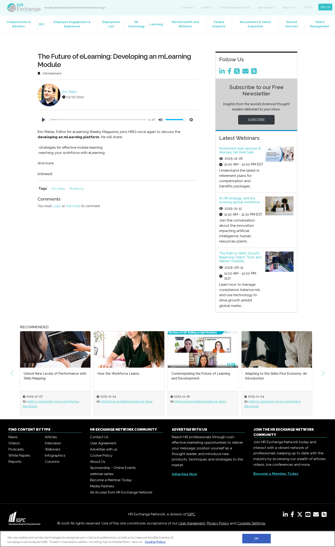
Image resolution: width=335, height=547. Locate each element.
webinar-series (101, 474)
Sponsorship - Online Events (113, 468)
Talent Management (320, 24)
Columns (52, 462)
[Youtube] (308, 515)
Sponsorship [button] (265, 7)
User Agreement (103, 443)
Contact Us (99, 437)
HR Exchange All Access (235, 7)
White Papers (19, 455)
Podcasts (15, 449)
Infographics (55, 455)
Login (56, 206)
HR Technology (136, 24)
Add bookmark (52, 73)
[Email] (246, 72)
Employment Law (111, 24)
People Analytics (219, 24)
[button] (11, 373)
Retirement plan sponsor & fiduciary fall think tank (240, 150)
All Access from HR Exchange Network (121, 492)
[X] (300, 515)
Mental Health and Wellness (185, 24)
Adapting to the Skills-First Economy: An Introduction (276, 376)
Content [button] (187, 7)
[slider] (97, 119)
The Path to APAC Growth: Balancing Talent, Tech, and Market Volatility (240, 257)
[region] (167, 539)
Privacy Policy (218, 523)
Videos (14, 443)
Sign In (308, 6)
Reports (14, 462)
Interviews (53, 443)
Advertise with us (103, 449)
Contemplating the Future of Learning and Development (200, 376)
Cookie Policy (101, 455)
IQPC (191, 514)
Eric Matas (69, 92)
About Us (97, 462)
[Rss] (254, 72)
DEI (41, 24)
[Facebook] (230, 72)
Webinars (52, 449)
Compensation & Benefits (19, 24)
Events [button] (206, 7)
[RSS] (324, 515)
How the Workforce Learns (118, 373)
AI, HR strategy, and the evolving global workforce (239, 200)
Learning (156, 24)
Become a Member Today (111, 480)
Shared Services (291, 24)
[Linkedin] (223, 72)
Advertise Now (184, 474)
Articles (51, 437)
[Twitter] (237, 72)
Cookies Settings (251, 523)
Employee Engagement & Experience (72, 24)
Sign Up (325, 6)
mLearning (76, 188)
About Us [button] (288, 7)
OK (256, 538)
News (12, 437)
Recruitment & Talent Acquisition (255, 24)
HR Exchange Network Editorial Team (126, 401)
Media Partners (102, 486)
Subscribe (73, 206)
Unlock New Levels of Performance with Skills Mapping (55, 376)
